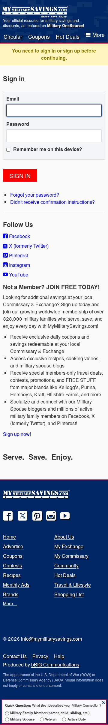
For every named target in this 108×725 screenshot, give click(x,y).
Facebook (19, 236)
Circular (13, 36)
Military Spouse (22, 719)
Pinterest (18, 255)
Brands (10, 594)
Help (59, 656)
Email (12, 98)
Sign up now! (17, 433)
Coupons (39, 36)
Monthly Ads (16, 584)
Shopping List (69, 594)
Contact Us (15, 656)
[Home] (36, 12)
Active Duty (77, 719)
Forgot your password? (34, 194)
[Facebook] (8, 516)
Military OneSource (65, 25)
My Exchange (68, 546)
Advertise (13, 546)
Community (66, 565)
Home (9, 536)
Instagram (19, 264)
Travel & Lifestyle (72, 584)
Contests (12, 565)
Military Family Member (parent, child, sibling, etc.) (50, 712)
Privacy (40, 656)
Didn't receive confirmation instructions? (52, 201)
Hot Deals (68, 36)
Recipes (12, 575)
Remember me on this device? (47, 149)
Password (17, 123)
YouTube (18, 274)
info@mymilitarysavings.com (51, 638)
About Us (64, 536)
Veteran (51, 719)
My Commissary (71, 555)
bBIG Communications (55, 664)
